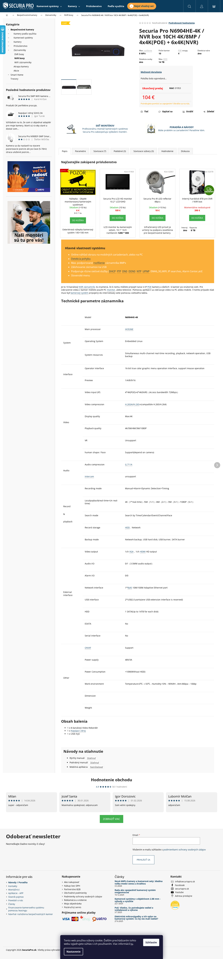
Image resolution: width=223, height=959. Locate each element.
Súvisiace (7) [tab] (99, 151)
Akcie (16, 70)
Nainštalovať (96, 766)
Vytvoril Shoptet (209, 949)
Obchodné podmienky (75, 892)
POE (180, 50)
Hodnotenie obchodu (111, 779)
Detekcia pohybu (81, 258)
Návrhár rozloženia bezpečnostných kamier (30, 914)
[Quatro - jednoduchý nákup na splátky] (29, 176)
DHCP (112, 271)
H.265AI (129, 404)
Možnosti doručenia (151, 72)
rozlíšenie (148, 50)
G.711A (128, 464)
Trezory (14, 78)
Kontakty (12, 886)
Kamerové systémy (23, 37)
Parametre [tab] (80, 151)
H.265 (136, 404)
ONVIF (88, 647)
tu (132, 944)
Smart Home (17, 74)
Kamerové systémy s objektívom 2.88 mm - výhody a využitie (138, 900)
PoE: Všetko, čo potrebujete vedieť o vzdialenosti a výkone (134, 909)
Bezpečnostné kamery (22, 29)
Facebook (180, 885)
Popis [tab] (64, 151)
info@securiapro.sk (185, 881)
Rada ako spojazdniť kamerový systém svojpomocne (135, 891)
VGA (131, 551)
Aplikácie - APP (15, 893)
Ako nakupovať (71, 882)
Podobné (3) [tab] (120, 151)
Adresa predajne (183, 895)
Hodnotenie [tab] (167, 151)
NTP (139, 271)
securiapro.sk (182, 888)
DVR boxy (19, 54)
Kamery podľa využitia (25, 33)
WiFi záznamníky (22, 62)
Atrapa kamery (21, 66)
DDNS (132, 271)
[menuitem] (49, 6)
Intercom (89, 476)
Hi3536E (129, 329)
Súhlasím (151, 942)
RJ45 (130, 587)
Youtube (179, 892)
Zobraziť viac (111, 819)
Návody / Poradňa (17, 882)
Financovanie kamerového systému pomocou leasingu (26, 909)
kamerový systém (79, 292)
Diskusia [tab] (185, 151)
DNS (124, 271)
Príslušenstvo (20, 45)
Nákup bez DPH (72, 885)
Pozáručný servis (72, 907)
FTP (119, 271)
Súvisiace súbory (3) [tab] (143, 151)
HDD (165, 59)
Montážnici (14, 889)
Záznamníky (20, 50)
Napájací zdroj (78, 730)
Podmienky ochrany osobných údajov (83, 896)
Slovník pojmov (16, 896)
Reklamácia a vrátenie (75, 900)
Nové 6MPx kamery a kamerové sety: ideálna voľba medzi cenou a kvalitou (138, 882)
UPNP (146, 271)
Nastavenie (73, 951)
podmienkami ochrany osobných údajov (184, 849)
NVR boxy (19, 58)
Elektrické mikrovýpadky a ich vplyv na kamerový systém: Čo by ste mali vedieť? (136, 917)
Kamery (17, 41)
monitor (111, 289)
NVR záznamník (87, 286)
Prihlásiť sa (143, 859)
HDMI (143, 551)
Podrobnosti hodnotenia (182, 22)
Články (11, 904)
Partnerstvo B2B (72, 889)
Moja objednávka (73, 903)
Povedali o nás (15, 900)
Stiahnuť (91, 758)
